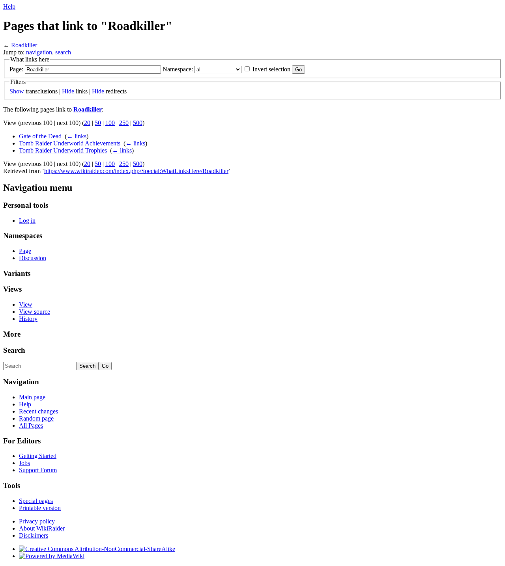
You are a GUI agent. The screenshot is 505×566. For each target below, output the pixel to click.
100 (110, 122)
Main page (32, 397)
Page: (16, 69)
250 (124, 122)
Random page (36, 418)
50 (98, 122)
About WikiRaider (42, 528)
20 (87, 122)
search (63, 52)
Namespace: (178, 69)
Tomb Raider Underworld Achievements (69, 143)
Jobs (24, 463)
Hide (68, 91)
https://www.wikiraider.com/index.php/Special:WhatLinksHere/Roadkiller (136, 171)
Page (25, 251)
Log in (27, 220)
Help (9, 6)
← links (76, 136)
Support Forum (38, 470)
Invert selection (271, 69)
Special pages (36, 500)
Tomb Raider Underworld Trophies (63, 150)
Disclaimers (33, 535)
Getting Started (37, 455)
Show (16, 91)
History (28, 318)
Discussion (32, 258)
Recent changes (38, 411)
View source (34, 311)
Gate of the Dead (40, 136)
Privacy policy (37, 521)
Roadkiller (24, 45)
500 (137, 122)
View (25, 304)
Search (14, 350)
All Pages (31, 425)
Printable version (40, 508)
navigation (39, 52)
